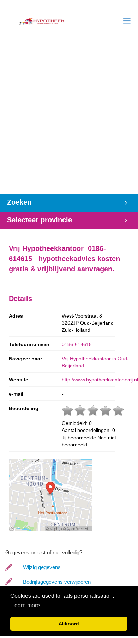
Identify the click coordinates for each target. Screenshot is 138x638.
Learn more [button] (25, 605)
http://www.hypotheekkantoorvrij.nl (100, 380)
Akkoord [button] (69, 623)
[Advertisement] (69, 122)
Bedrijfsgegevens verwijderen (57, 582)
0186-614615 (77, 344)
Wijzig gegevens (42, 567)
